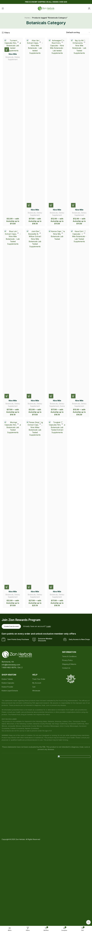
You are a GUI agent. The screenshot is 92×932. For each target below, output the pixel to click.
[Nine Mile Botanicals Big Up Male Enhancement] (79, 123)
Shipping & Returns (69, 664)
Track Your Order (38, 679)
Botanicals (9, 57)
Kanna (62, 406)
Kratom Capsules (8, 683)
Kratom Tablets (7, 679)
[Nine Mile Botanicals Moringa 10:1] (12, 505)
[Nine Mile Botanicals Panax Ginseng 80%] (35, 505)
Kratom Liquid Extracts (10, 691)
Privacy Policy (67, 660)
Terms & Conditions (69, 656)
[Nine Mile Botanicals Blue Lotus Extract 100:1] (12, 314)
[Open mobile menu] (3, 8)
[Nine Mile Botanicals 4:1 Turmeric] (12, 45)
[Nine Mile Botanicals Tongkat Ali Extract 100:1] (57, 505)
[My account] (89, 8)
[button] (6, 49)
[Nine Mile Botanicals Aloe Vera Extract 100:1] (35, 123)
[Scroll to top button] (88, 922)
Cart (33, 687)
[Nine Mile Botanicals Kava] (79, 314)
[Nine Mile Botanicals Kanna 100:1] (57, 314)
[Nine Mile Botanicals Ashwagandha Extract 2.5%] (57, 123)
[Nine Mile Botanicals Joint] (35, 314)
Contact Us (66, 668)
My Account (36, 683)
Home (27, 18)
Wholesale (36, 691)
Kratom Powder (7, 687)
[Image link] (17, 654)
